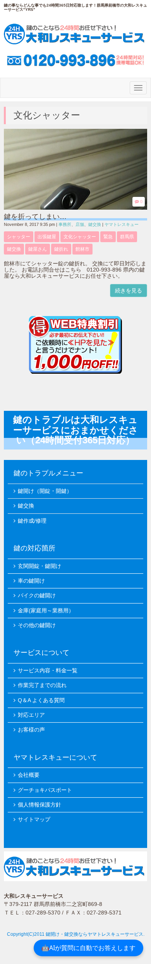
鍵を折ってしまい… (35, 216)
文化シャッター (79, 236)
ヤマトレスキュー (122, 224)
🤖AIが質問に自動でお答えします (88, 947)
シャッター (18, 236)
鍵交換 (94, 224)
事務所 (64, 224)
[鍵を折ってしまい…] (75, 208)
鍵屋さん (37, 249)
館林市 (82, 249)
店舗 (80, 224)
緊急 (108, 236)
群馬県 (127, 236)
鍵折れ (61, 249)
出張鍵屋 (47, 236)
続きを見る (128, 290)
